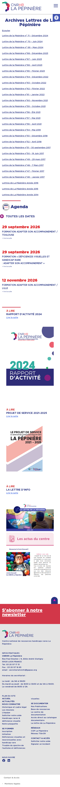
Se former (8, 729)
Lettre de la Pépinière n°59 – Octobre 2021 (24, 106)
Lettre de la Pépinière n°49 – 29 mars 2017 (23, 159)
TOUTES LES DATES (20, 216)
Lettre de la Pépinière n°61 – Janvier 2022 (23, 94)
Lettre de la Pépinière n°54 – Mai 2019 (21, 130)
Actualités (8, 701)
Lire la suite (12, 317)
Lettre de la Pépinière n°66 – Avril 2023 (22, 65)
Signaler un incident (40, 744)
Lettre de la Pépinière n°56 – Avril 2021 (22, 124)
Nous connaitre (11, 704)
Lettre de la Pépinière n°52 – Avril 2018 (21, 142)
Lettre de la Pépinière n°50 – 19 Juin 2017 (23, 153)
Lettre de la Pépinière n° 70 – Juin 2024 (22, 41)
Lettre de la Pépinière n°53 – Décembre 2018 (24, 136)
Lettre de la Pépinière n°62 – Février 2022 (23, 89)
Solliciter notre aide (11, 715)
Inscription (7, 731)
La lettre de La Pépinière (43, 723)
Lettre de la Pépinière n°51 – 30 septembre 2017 (26, 147)
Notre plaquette (10, 724)
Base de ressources (40, 709)
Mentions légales (12, 784)
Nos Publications (39, 706)
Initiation (6, 734)
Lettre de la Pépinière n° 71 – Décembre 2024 (25, 36)
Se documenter (39, 704)
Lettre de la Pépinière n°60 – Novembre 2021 (25, 100)
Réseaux (35, 728)
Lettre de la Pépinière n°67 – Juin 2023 (22, 59)
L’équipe (6, 713)
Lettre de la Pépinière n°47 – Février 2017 (23, 171)
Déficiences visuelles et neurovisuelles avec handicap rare (13, 740)
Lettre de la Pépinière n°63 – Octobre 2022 (24, 83)
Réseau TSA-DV (38, 733)
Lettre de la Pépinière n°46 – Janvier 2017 (23, 177)
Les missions (8, 710)
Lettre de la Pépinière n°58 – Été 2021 (21, 112)
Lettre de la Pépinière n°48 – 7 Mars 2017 (23, 165)
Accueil (6, 699)
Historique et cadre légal (14, 707)
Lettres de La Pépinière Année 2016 (20, 183)
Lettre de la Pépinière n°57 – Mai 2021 (21, 118)
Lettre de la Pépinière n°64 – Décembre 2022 (25, 77)
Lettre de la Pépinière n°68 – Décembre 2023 (25, 53)
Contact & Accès (40, 738)
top (54, 600)
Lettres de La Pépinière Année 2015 (20, 189)
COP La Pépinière (39, 731)
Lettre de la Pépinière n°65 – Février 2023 (23, 71)
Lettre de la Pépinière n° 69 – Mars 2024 (22, 47)
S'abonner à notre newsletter (22, 612)
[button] (56, 17)
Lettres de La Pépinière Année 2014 (20, 195)
